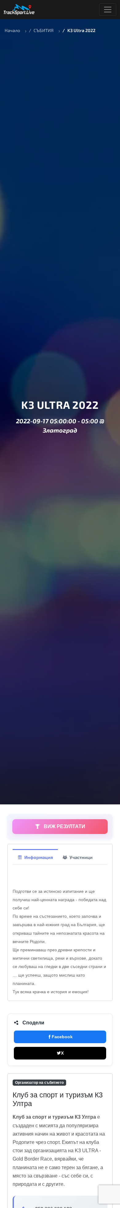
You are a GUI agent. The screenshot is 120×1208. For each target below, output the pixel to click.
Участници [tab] (81, 857)
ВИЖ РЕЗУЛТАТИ (63, 826)
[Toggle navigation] (107, 9)
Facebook (62, 1036)
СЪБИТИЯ (44, 30)
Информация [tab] (38, 857)
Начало (12, 30)
